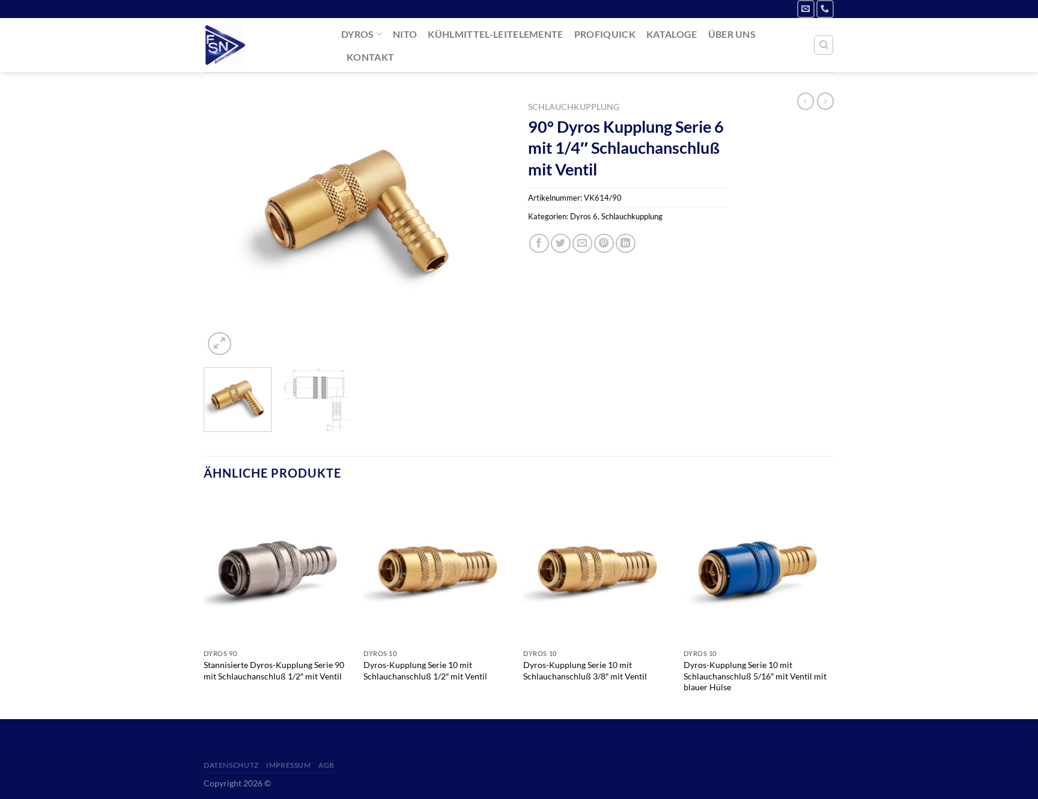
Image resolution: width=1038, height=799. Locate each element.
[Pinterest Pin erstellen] (604, 244)
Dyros (357, 34)
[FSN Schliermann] (263, 45)
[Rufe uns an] (825, 8)
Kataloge (671, 34)
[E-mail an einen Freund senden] (582, 244)
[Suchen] (823, 45)
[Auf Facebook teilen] (539, 244)
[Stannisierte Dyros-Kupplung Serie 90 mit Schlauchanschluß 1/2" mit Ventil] (278, 569)
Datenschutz (231, 765)
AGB (326, 765)
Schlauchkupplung (573, 107)
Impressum (288, 765)
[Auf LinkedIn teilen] (626, 244)
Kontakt (370, 56)
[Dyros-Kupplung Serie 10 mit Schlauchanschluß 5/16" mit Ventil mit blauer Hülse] (758, 569)
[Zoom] (219, 344)
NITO (405, 34)
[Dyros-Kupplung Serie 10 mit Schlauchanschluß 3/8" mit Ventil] (597, 569)
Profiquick (605, 34)
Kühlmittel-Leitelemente (495, 34)
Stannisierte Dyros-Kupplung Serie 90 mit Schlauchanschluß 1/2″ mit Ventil (274, 670)
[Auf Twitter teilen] (561, 244)
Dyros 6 (584, 216)
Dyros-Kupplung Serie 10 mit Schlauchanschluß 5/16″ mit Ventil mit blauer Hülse (755, 676)
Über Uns (732, 34)
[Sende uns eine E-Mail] (806, 8)
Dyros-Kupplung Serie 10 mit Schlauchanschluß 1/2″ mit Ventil (425, 670)
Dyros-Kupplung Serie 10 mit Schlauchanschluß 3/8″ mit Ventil (585, 670)
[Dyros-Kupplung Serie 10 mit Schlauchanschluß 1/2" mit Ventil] (437, 569)
